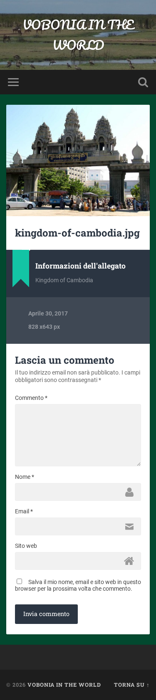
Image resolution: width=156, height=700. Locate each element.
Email (24, 511)
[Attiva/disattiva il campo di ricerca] (143, 82)
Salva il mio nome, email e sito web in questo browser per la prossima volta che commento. (78, 585)
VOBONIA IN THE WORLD (78, 35)
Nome (24, 477)
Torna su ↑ (132, 684)
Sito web (26, 546)
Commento (31, 398)
